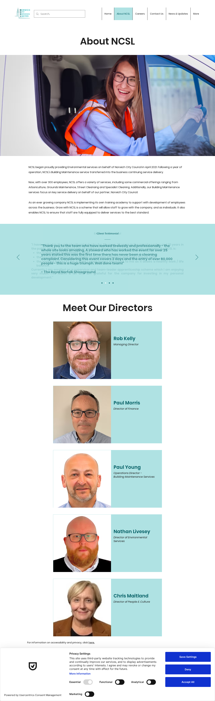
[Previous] (18, 257)
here (91, 642)
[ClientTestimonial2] (109, 282)
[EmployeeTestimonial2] (113, 282)
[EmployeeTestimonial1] (105, 282)
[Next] (197, 257)
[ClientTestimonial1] (101, 282)
